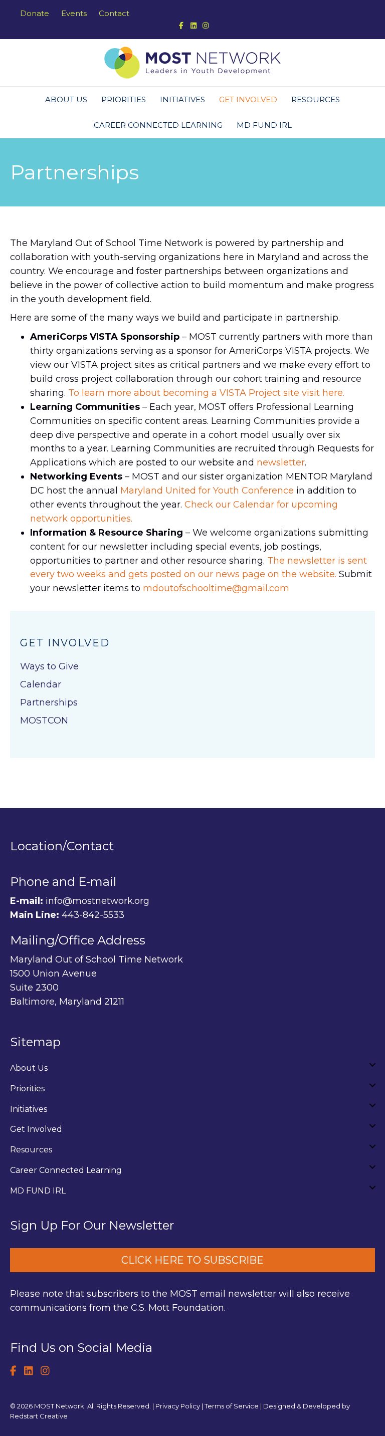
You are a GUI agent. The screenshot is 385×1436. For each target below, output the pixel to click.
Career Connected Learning (158, 125)
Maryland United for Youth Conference (207, 490)
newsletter (281, 462)
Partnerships (49, 702)
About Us (66, 99)
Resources (315, 99)
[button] (372, 1065)
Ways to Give (49, 666)
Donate (34, 13)
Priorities (123, 99)
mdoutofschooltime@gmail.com (216, 588)
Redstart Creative (39, 1416)
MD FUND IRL (264, 125)
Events (74, 13)
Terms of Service (232, 1406)
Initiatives (182, 99)
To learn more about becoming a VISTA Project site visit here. (206, 392)
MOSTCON (44, 720)
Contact (114, 13)
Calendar (40, 684)
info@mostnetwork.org (97, 900)
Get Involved (248, 99)
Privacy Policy (177, 1406)
